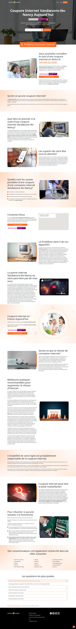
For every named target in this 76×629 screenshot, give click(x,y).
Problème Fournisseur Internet (39, 44)
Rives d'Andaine (56, 561)
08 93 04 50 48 (37, 19)
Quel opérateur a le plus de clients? (16, 595)
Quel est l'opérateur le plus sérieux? (16, 593)
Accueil (57, 2)
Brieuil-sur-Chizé (38, 566)
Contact (65, 2)
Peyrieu (36, 559)
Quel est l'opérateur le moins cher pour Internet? (19, 587)
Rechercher (47, 30)
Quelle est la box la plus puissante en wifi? (17, 590)
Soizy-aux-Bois (18, 561)
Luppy (36, 563)
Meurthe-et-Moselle (16, 605)
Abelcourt (37, 565)
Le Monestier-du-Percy (57, 559)
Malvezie (37, 561)
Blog (61, 2)
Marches (16, 565)
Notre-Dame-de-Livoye (19, 566)
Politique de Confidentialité (34, 615)
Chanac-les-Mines (56, 565)
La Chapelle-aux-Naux (57, 563)
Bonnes (16, 563)
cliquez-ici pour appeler (49, 76)
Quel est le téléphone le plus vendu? (16, 598)
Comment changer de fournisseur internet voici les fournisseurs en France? (24, 581)
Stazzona (55, 566)
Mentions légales (32, 613)
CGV (30, 619)
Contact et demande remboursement (37, 617)
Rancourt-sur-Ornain (19, 559)
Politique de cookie (33, 621)
